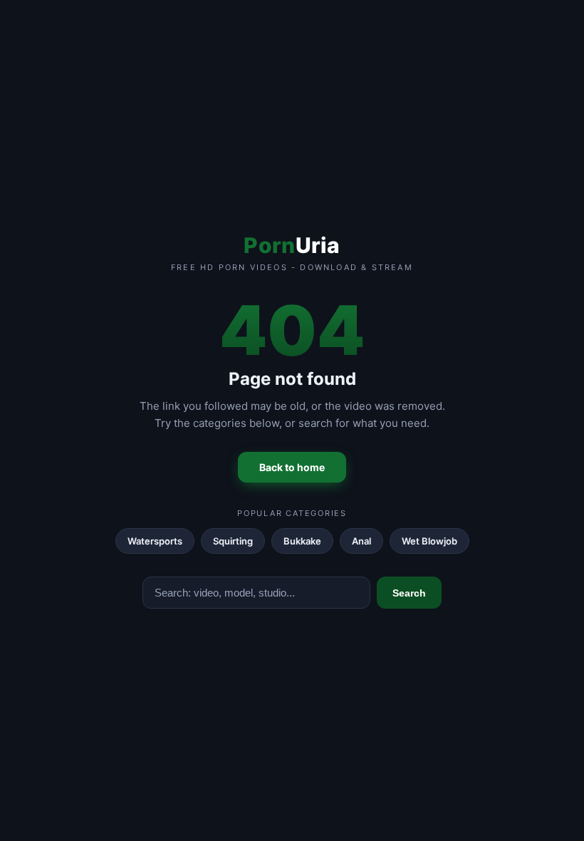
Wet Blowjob (429, 541)
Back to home (292, 467)
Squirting (233, 541)
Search (409, 593)
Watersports (154, 541)
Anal (361, 541)
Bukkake (302, 541)
